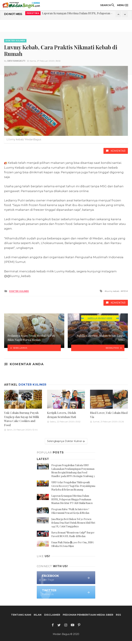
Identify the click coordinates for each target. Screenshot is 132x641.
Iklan (37, 614)
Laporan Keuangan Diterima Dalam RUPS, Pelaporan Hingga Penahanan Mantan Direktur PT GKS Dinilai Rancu (71, 499)
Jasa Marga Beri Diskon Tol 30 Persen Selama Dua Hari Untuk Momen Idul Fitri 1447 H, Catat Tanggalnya (73, 522)
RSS (118, 614)
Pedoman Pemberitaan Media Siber (88, 614)
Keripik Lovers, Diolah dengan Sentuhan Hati (61, 415)
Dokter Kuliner (15, 41)
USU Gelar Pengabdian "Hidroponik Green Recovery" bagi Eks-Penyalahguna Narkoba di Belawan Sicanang (73, 486)
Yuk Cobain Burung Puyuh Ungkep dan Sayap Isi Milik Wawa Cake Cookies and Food (21, 419)
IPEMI (125, 291)
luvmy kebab (112, 291)
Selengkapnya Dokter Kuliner (64, 441)
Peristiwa (33, 14)
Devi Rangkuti (16, 61)
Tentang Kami (21, 614)
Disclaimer (52, 614)
